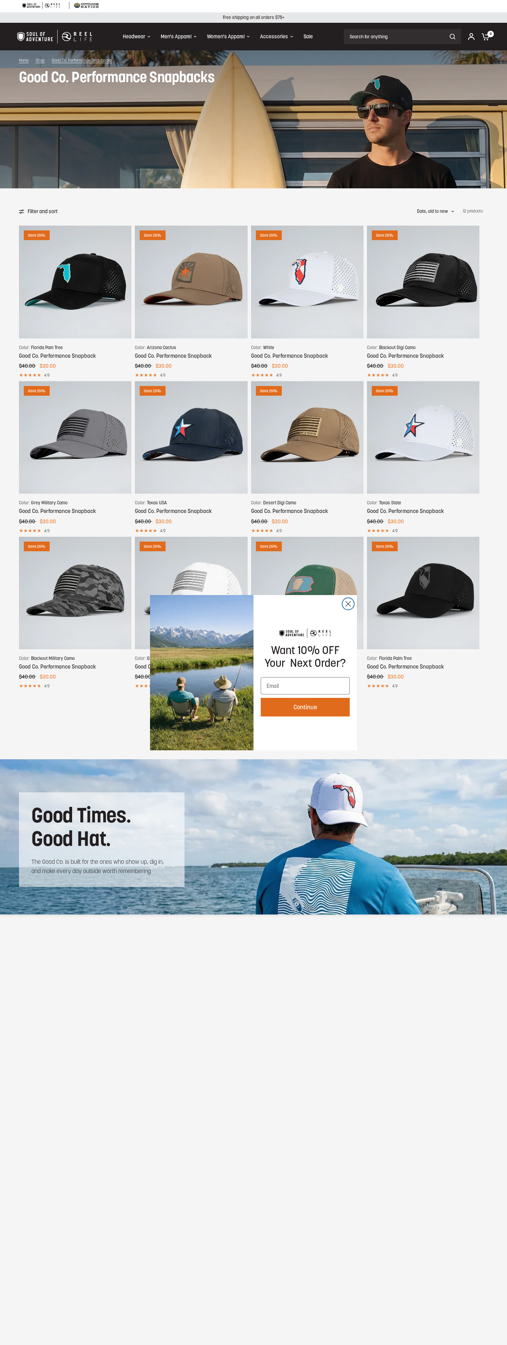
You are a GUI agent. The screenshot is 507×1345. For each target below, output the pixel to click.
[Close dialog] (348, 604)
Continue (305, 707)
